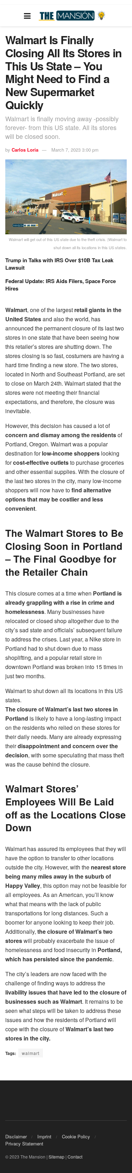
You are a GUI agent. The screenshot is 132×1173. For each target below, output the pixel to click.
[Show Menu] (27, 15)
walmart (30, 1053)
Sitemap (56, 1157)
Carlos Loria (25, 149)
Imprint (44, 1136)
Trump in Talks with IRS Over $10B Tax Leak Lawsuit (59, 263)
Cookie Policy (76, 1136)
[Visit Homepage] (73, 16)
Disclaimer (16, 1136)
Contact (75, 1157)
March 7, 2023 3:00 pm (75, 149)
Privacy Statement (24, 1143)
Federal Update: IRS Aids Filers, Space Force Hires (60, 284)
